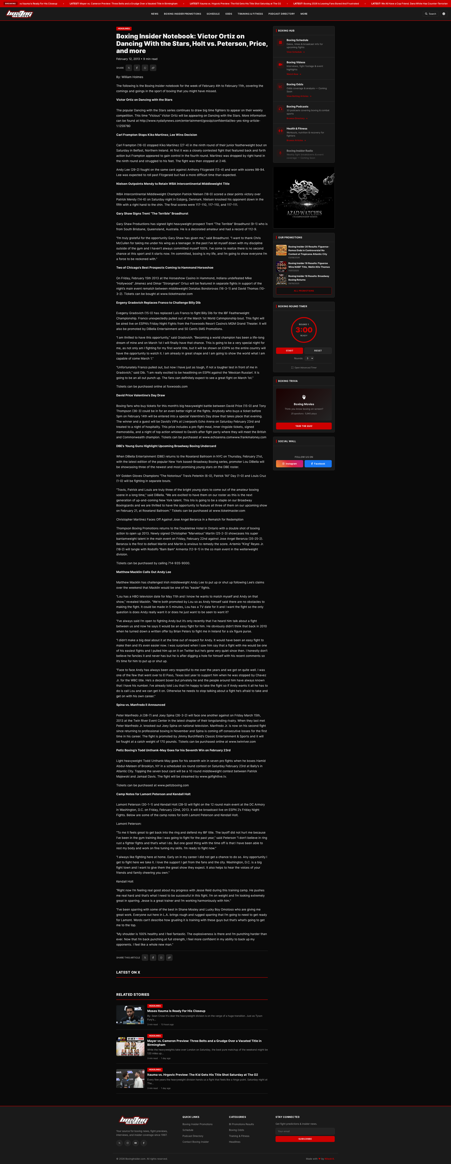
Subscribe (305, 1139)
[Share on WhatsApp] (145, 68)
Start (289, 350)
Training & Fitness (250, 13)
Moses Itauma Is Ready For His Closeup (30, 3)
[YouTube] (135, 1143)
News (154, 13)
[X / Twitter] (119, 1143)
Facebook (319, 463)
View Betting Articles (298, 96)
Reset (318, 350)
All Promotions (304, 290)
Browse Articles (295, 140)
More (304, 13)
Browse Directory (296, 118)
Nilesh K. (330, 1158)
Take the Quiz (304, 426)
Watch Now (293, 74)
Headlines (124, 28)
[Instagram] (127, 1143)
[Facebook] (144, 1143)
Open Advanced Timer (305, 367)
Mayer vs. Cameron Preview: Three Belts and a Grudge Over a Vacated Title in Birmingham (123, 3)
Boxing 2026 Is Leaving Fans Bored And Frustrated (326, 3)
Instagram (291, 463)
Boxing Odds (236, 1129)
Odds (228, 13)
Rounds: (299, 358)
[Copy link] (153, 68)
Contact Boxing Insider (196, 1141)
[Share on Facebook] (137, 68)
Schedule (213, 13)
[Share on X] (129, 68)
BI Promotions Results (241, 1124)
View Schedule (294, 52)
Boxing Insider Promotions (182, 13)
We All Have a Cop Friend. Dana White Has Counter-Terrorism (409, 3)
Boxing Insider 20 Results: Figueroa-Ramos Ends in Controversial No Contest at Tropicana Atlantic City (308, 250)
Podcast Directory (281, 13)
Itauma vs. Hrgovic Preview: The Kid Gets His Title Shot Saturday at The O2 (235, 3)
